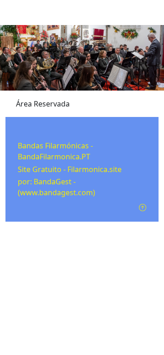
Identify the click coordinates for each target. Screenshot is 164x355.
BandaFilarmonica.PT (54, 157)
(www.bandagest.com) (56, 193)
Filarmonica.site (94, 169)
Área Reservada (43, 104)
